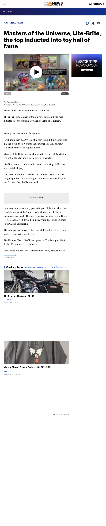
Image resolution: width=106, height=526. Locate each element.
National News (14, 22)
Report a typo (9, 257)
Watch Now (96, 4)
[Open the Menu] (4, 4)
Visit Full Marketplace (60, 267)
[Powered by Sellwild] (65, 415)
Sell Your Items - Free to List (35, 268)
